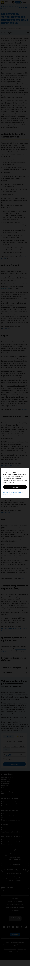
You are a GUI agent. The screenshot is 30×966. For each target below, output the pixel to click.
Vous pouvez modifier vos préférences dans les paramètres (13, 493)
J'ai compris (15, 487)
